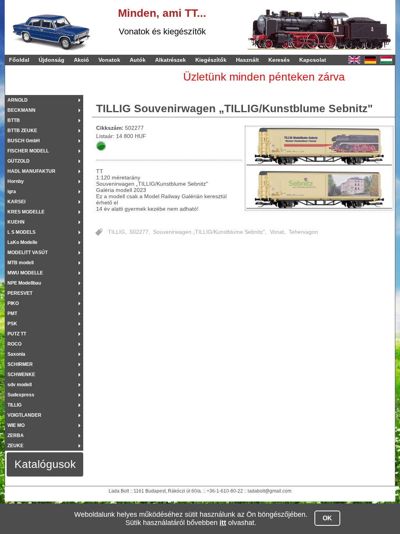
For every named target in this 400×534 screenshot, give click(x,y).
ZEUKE (15, 445)
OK (327, 517)
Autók (138, 60)
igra (11, 191)
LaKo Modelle (22, 242)
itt (223, 523)
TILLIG (14, 405)
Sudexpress (20, 395)
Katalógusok (45, 464)
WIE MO (16, 425)
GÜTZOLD (18, 161)
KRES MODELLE (26, 212)
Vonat (277, 232)
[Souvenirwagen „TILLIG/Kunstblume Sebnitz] (319, 168)
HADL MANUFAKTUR (31, 171)
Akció (81, 60)
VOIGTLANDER (24, 415)
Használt (247, 60)
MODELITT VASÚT (27, 252)
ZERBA (15, 435)
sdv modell (19, 384)
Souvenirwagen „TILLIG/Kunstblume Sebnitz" (209, 232)
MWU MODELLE (25, 273)
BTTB (13, 120)
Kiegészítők (211, 60)
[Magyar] (386, 60)
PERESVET (19, 293)
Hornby (15, 181)
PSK (12, 323)
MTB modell (20, 262)
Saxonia (16, 354)
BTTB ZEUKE (22, 130)
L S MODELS (21, 232)
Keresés (279, 60)
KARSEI (16, 201)
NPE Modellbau (24, 283)
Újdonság (51, 60)
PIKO (13, 303)
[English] (354, 60)
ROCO (14, 344)
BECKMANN (21, 110)
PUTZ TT (16, 334)
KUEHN (16, 222)
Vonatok (109, 60)
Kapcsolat (312, 60)
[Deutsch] (370, 60)
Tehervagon (303, 232)
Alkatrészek (170, 60)
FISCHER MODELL (28, 151)
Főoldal (19, 60)
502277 (139, 232)
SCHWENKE (21, 374)
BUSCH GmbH (23, 140)
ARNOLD (17, 100)
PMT (12, 313)
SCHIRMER (20, 364)
